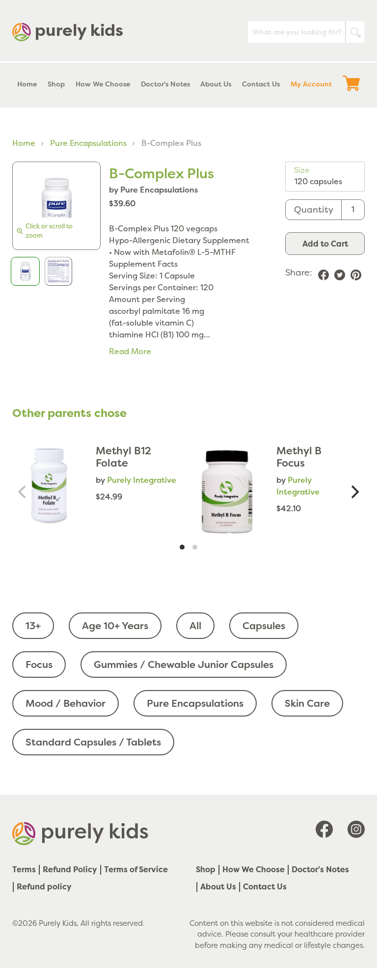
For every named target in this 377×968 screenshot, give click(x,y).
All (195, 625)
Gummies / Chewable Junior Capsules (183, 664)
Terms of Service (136, 869)
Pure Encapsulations (88, 143)
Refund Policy (70, 869)
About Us (218, 886)
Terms (24, 869)
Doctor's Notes (320, 869)
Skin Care (307, 703)
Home (23, 143)
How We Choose (253, 869)
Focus (39, 664)
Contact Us (265, 886)
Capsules (263, 625)
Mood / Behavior (66, 703)
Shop (205, 869)
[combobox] (306, 32)
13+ (33, 625)
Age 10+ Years (115, 625)
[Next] (354, 491)
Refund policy (44, 886)
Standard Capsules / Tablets (93, 741)
